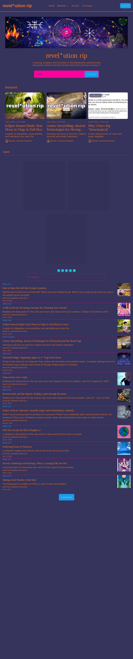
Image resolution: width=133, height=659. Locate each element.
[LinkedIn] (58, 270)
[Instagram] (62, 270)
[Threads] (70, 270)
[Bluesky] (74, 270)
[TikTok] (66, 270)
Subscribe (91, 74)
